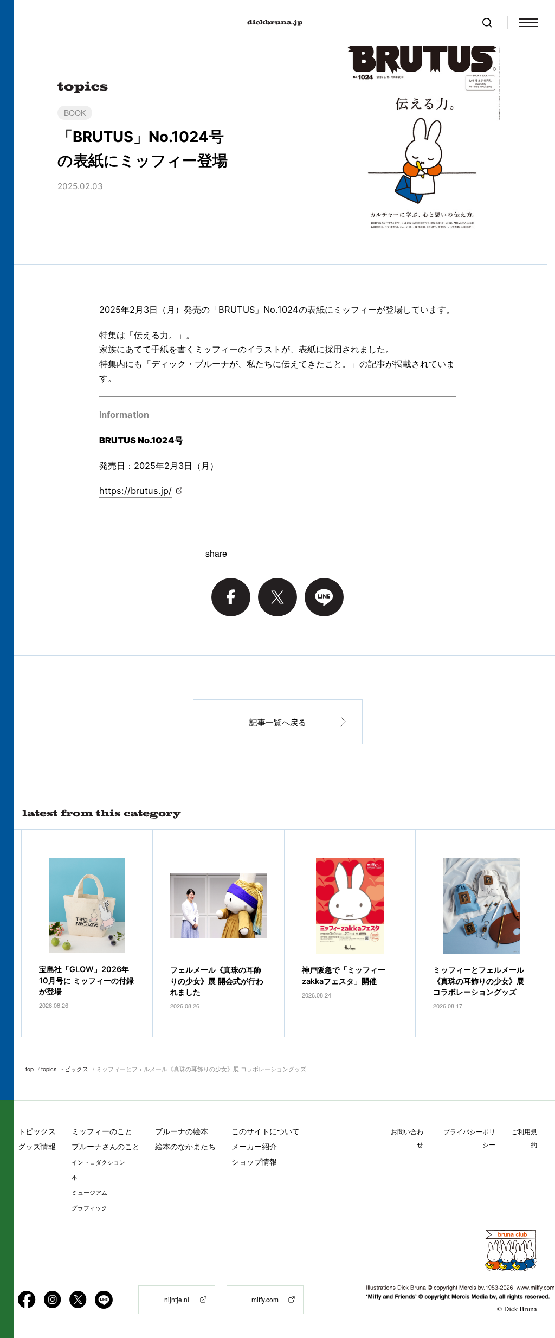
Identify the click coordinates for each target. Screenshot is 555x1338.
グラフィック (89, 1208)
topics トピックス (64, 1068)
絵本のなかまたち (185, 1146)
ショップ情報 (254, 1161)
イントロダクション (98, 1162)
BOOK (75, 112)
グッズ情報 (37, 1146)
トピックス (37, 1131)
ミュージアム (89, 1193)
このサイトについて (265, 1131)
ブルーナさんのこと (106, 1146)
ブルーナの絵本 (181, 1131)
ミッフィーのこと (102, 1131)
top (29, 1068)
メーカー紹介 (254, 1146)
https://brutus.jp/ (135, 490)
